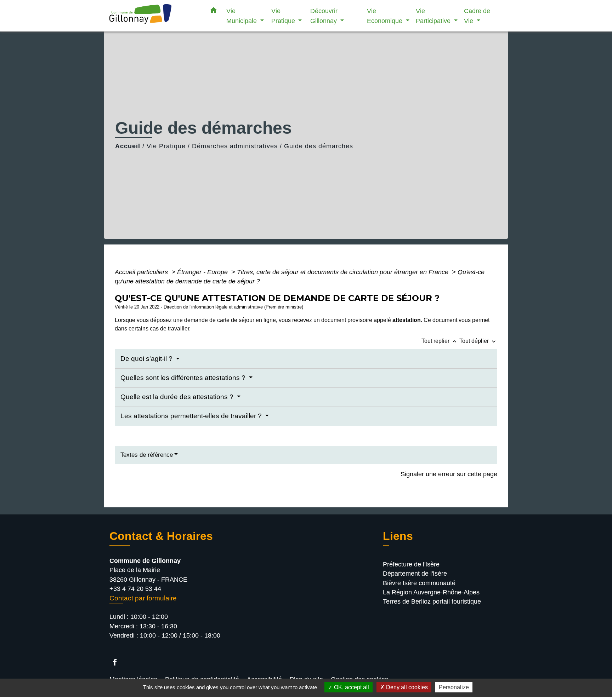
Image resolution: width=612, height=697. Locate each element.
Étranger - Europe (203, 272)
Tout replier (439, 341)
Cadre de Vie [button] (477, 15)
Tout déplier (478, 341)
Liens (398, 536)
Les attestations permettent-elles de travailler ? (192, 416)
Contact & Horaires (161, 536)
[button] (213, 11)
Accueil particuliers (142, 272)
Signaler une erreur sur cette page (449, 474)
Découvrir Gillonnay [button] (324, 15)
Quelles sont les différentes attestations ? (183, 377)
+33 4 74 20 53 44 (135, 588)
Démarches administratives (235, 146)
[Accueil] (153, 15)
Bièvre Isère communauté (419, 583)
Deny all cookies (406, 687)
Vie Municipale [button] (242, 15)
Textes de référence (146, 454)
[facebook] (118, 662)
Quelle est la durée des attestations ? (177, 397)
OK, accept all (351, 687)
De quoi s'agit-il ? (147, 358)
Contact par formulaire (143, 598)
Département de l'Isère (415, 573)
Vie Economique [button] (385, 15)
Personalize (454, 687)
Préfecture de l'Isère (411, 564)
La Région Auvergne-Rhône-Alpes (431, 592)
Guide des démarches (318, 146)
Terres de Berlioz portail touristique (432, 601)
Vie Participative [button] (434, 15)
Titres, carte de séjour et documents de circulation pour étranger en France (343, 272)
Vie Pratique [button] (284, 15)
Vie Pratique (166, 146)
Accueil (127, 146)
